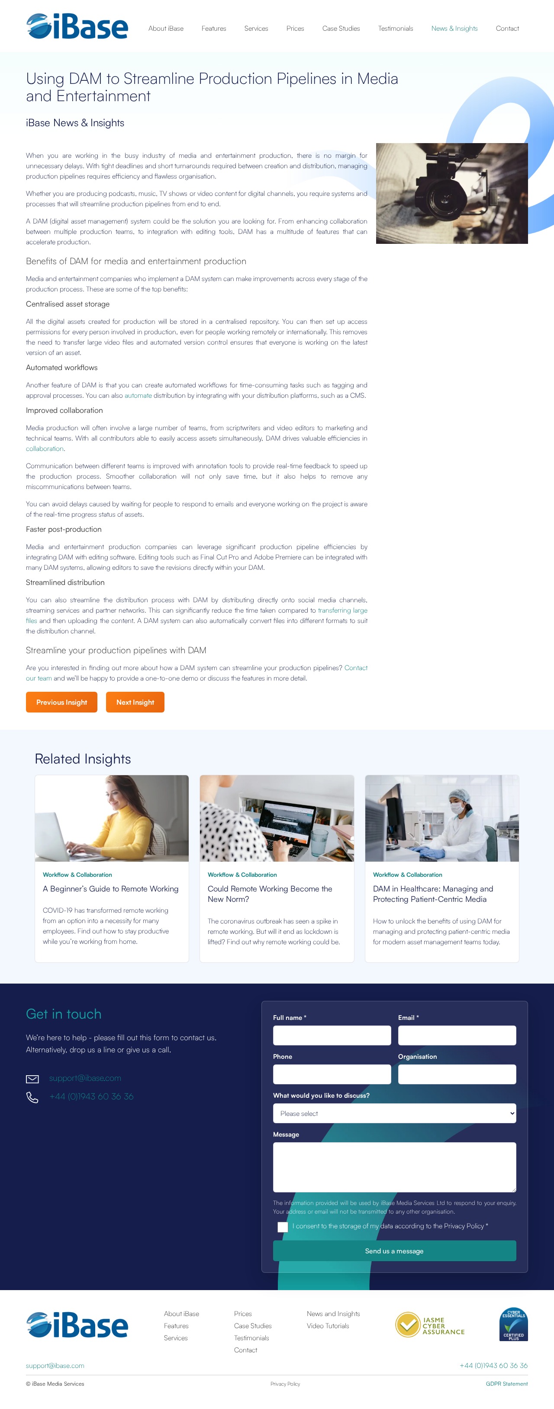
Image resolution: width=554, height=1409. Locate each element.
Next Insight (135, 702)
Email (408, 1017)
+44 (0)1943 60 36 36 (91, 1096)
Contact (507, 28)
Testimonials (395, 28)
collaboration (45, 448)
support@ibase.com (85, 1077)
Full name (289, 1017)
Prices (295, 28)
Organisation (417, 1056)
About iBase (166, 28)
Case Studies (341, 28)
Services (256, 28)
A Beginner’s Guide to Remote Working (111, 888)
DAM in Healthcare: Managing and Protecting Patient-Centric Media (433, 893)
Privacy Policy (285, 1383)
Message (286, 1134)
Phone (282, 1056)
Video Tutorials (328, 1325)
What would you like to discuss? (321, 1095)
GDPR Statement (507, 1383)
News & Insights (455, 28)
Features (214, 28)
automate (138, 395)
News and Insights (333, 1313)
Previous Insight (61, 702)
